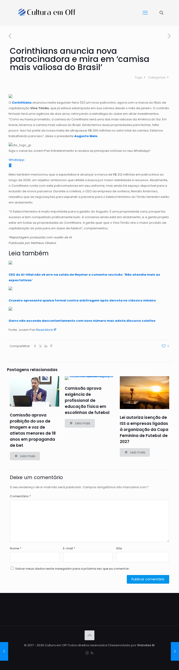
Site (119, 548)
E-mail (69, 548)
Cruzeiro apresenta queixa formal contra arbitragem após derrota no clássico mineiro (82, 300)
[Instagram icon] (87, 652)
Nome (15, 548)
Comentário (20, 496)
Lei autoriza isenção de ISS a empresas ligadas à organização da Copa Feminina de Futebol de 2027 (144, 429)
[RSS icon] (92, 652)
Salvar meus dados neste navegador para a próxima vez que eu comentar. (72, 568)
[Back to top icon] (89, 635)
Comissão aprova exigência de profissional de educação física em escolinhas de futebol (87, 400)
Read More (44, 330)
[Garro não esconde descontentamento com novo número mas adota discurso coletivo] (10, 309)
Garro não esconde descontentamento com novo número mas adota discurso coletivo (82, 320)
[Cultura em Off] (47, 13)
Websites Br (146, 645)
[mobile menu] (145, 13)
